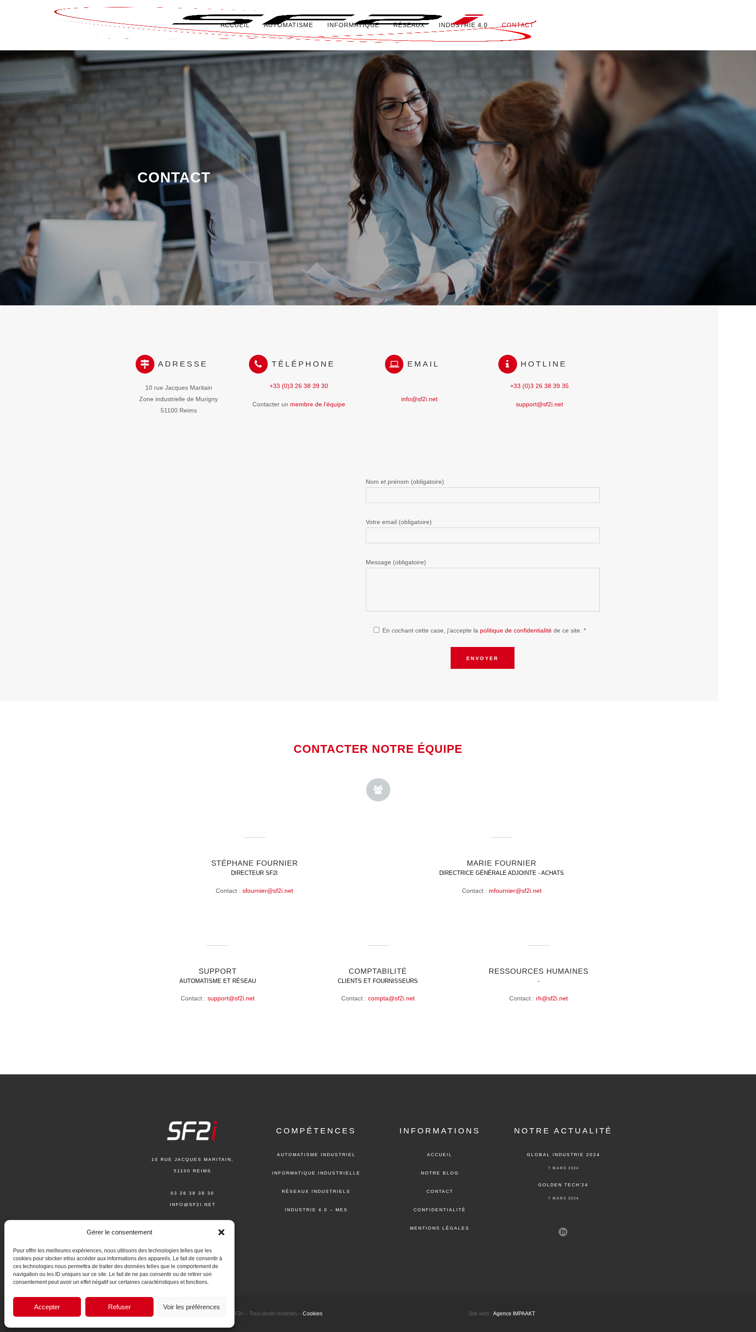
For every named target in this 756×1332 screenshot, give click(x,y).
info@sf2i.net (419, 398)
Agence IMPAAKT (514, 1314)
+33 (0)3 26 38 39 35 (539, 385)
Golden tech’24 (563, 1184)
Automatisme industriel (316, 1154)
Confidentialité (439, 1209)
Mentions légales (439, 1228)
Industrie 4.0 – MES (316, 1209)
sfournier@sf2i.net (267, 890)
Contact (440, 1191)
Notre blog (440, 1173)
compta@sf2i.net (391, 998)
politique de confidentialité (516, 630)
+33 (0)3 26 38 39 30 (299, 385)
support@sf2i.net (539, 404)
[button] (221, 1232)
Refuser (119, 1307)
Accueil (439, 1154)
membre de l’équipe (317, 404)
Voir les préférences (191, 1307)
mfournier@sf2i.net (515, 890)
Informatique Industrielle (316, 1173)
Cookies (312, 1314)
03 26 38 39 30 (192, 1193)
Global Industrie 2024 (563, 1154)
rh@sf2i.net (552, 998)
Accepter (47, 1307)
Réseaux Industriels (316, 1191)
